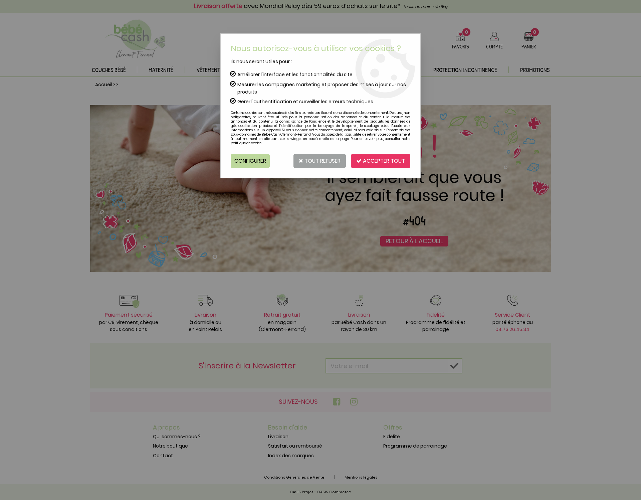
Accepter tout (383, 161)
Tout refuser (322, 161)
